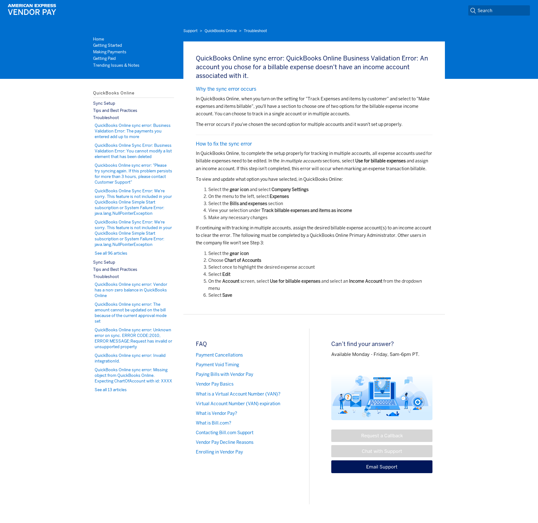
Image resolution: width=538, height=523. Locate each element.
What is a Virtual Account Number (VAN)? (238, 394)
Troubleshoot (255, 30)
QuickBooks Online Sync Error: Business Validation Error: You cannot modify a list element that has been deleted (133, 151)
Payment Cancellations (219, 355)
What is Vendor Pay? (216, 413)
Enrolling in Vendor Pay (219, 452)
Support (190, 30)
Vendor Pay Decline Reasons (224, 442)
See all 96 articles (111, 253)
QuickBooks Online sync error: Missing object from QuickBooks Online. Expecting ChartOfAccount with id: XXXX (133, 375)
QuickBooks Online (221, 30)
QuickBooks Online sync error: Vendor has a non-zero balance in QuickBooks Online (131, 290)
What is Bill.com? (213, 423)
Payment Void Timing (217, 364)
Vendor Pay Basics (215, 384)
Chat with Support (382, 451)
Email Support (382, 467)
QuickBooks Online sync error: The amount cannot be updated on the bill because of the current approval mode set (131, 313)
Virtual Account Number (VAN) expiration (238, 403)
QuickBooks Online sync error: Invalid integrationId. (130, 358)
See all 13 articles (111, 389)
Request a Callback (382, 436)
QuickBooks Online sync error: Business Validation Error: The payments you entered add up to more (133, 131)
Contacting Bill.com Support (224, 432)
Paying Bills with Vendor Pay (224, 374)
